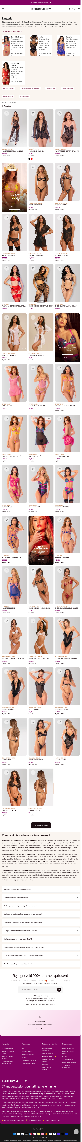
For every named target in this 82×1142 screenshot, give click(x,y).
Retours (24, 1057)
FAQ (23, 1048)
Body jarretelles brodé (11, 557)
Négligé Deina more (36, 255)
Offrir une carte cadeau (47, 1068)
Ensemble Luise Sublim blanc (13, 659)
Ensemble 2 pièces (62, 557)
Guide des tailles (7, 1048)
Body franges (33, 709)
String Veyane (7, 760)
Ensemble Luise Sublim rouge (66, 608)
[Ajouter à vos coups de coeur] (6, 113)
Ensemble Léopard (35, 760)
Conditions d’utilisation (37, 1140)
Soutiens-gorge (67, 1059)
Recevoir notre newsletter (47, 1049)
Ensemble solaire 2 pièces (65, 406)
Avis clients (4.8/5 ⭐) (49, 1056)
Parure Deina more (9, 255)
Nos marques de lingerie (48, 1060)
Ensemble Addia (61, 205)
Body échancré (34, 507)
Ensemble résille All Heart (65, 306)
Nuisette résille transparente (67, 151)
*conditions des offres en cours (7, 1062)
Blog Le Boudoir (47, 1053)
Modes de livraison (28, 1054)
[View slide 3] (41, 1028)
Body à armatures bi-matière (66, 659)
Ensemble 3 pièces (62, 507)
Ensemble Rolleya (35, 205)
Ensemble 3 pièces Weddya (38, 659)
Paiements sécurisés (29, 1061)
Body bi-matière (8, 709)
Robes (64, 1056)
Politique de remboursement (10, 1140)
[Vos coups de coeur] (74, 9)
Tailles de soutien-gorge (8, 1052)
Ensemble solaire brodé (11, 456)
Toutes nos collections (66, 1066)
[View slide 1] (37, 1028)
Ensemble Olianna (9, 810)
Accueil (4, 102)
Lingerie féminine (68, 1048)
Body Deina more (61, 255)
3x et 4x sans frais (28, 1064)
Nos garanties (27, 1051)
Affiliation (45, 1064)
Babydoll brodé (34, 456)
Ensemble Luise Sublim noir (39, 608)
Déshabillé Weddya (35, 355)
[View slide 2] (39, 1028)
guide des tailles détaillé (10, 850)
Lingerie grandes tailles (68, 1052)
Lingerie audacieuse (69, 1062)
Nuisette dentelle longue (12, 151)
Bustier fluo (7, 507)
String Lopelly (34, 810)
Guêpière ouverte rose (37, 406)
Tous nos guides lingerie (7, 1057)
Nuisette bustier (8, 608)
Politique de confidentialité (24, 1140)
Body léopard (60, 760)
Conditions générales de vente (69, 1140)
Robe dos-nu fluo (62, 456)
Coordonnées (57, 1140)
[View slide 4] (44, 1028)
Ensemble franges (62, 709)
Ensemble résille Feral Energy (40, 306)
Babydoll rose (7, 406)
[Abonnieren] (59, 990)
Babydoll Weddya (9, 355)
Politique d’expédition (48, 1140)
